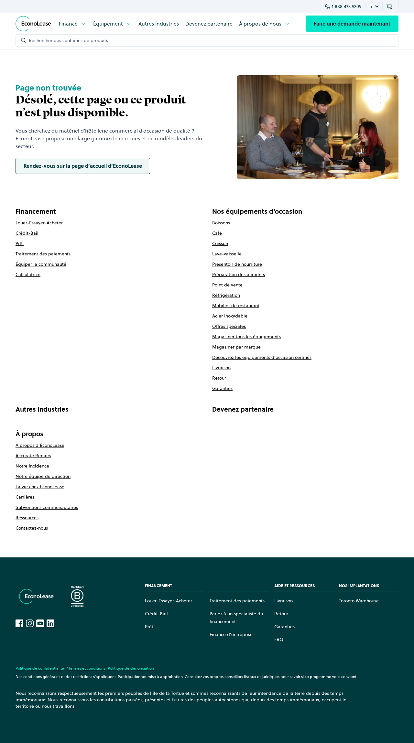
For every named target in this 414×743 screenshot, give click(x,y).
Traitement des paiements (43, 254)
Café (217, 233)
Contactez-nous (32, 528)
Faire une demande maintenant (352, 23)
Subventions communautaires (47, 507)
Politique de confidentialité (40, 668)
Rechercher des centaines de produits (68, 40)
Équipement (108, 23)
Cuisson (220, 243)
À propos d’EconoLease (40, 445)
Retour (219, 378)
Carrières (25, 497)
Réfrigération (226, 295)
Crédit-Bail (27, 233)
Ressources (27, 517)
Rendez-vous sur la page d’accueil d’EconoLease (83, 165)
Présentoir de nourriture (237, 264)
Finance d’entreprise (231, 634)
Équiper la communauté (41, 264)
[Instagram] (30, 623)
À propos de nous (260, 23)
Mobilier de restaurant (235, 305)
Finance (68, 23)
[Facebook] (19, 623)
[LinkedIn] (50, 623)
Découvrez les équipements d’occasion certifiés (261, 357)
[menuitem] (72, 23)
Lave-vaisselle (227, 254)
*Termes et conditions (86, 668)
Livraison (221, 367)
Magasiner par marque (236, 347)
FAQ (278, 639)
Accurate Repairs (33, 455)
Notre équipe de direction (43, 476)
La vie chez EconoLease (40, 486)
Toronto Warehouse (359, 601)
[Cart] (390, 6)
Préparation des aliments (238, 274)
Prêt (20, 243)
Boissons (221, 223)
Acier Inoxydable (229, 316)
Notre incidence (32, 466)
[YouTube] (40, 623)
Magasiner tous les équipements (246, 336)
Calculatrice (28, 274)
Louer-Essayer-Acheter (39, 223)
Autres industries (158, 23)
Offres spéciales (229, 326)
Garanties (222, 388)
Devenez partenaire (209, 23)
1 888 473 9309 (346, 6)
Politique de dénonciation (131, 668)
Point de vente (227, 285)
